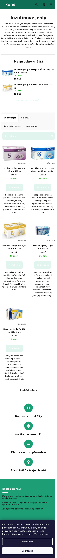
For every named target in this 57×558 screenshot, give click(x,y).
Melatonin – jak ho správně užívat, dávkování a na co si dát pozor (27, 497)
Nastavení (27, 541)
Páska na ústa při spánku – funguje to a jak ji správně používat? (24, 503)
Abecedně (31, 126)
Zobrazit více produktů (27, 100)
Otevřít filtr (10, 136)
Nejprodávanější (12, 126)
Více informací (42, 534)
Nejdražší (26, 117)
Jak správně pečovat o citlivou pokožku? (22, 509)
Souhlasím (27, 550)
